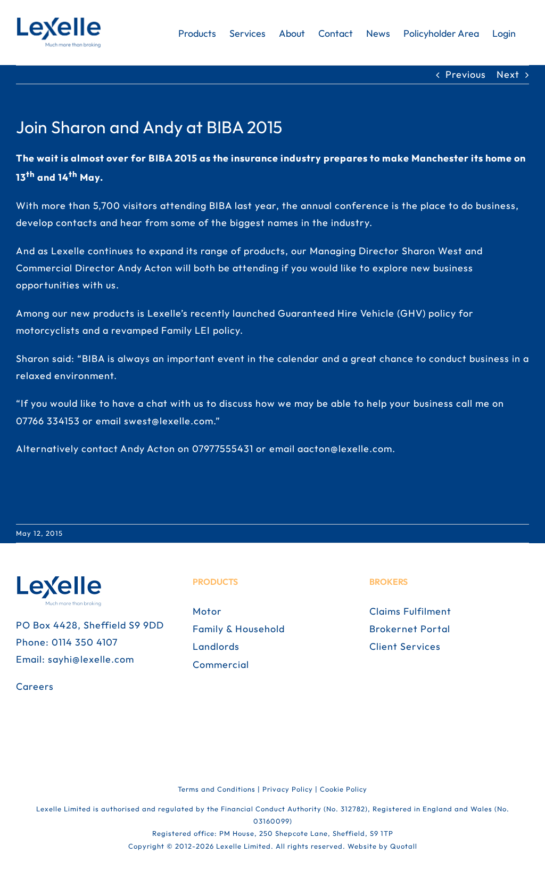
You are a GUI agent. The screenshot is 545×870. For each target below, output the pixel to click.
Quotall (403, 846)
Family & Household (239, 629)
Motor (207, 611)
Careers (35, 686)
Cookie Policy (343, 789)
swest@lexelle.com (168, 421)
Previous (465, 74)
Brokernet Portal (409, 629)
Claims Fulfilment (410, 611)
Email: (32, 659)
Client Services (405, 646)
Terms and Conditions (216, 789)
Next (508, 74)
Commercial (221, 664)
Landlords (216, 646)
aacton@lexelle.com (345, 448)
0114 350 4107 (85, 642)
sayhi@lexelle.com (91, 659)
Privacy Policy (287, 789)
